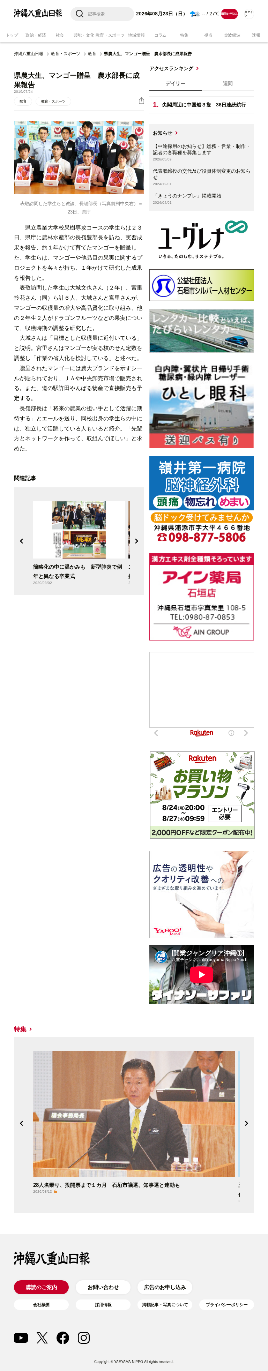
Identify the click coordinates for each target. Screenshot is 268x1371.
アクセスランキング (171, 68)
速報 (256, 35)
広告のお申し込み (165, 1287)
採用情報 (103, 1304)
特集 (184, 35)
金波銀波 (232, 35)
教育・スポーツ (110, 35)
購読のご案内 (41, 1287)
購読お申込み (229, 13)
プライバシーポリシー (227, 1304)
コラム (160, 35)
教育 (92, 53)
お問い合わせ (103, 1287)
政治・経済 (35, 35)
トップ (12, 35)
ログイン (249, 13)
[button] (21, 541)
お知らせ (162, 133)
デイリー (175, 83)
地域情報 (136, 35)
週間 (228, 83)
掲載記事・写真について (165, 1304)
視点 (208, 35)
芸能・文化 (84, 35)
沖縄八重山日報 (28, 53)
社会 (60, 35)
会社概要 (41, 1304)
